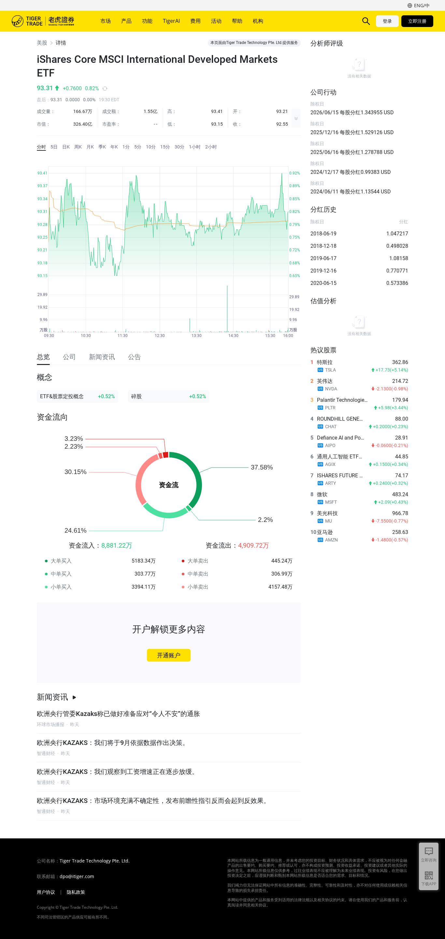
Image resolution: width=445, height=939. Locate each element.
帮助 (237, 20)
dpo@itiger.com (77, 876)
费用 (195, 20)
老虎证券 (47, 21)
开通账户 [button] (168, 655)
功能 (147, 20)
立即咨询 (429, 860)
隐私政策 (76, 892)
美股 (42, 43)
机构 (258, 20)
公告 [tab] (134, 357)
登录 (387, 21)
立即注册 (417, 21)
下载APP (428, 884)
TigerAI (171, 20)
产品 (126, 20)
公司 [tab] (69, 357)
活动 (216, 20)
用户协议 (46, 892)
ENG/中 (422, 5)
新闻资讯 (52, 697)
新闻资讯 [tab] (102, 357)
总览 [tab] (43, 357)
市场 (105, 20)
